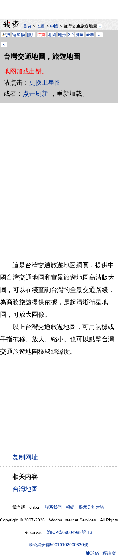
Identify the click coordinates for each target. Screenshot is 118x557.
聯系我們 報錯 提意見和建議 (74, 507)
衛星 (16, 34)
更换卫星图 (45, 82)
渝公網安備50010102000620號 (58, 544)
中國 (54, 25)
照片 (31, 34)
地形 (62, 34)
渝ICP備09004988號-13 (69, 532)
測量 (79, 34)
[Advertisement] (59, 7)
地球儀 (92, 553)
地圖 (40, 25)
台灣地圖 (25, 488)
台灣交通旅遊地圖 (80, 25)
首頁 (27, 25)
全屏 (90, 34)
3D (71, 34)
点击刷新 (35, 93)
